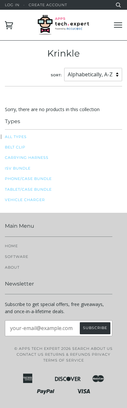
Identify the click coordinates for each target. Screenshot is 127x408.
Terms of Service (63, 360)
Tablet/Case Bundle (28, 189)
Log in (12, 5)
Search (81, 348)
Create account (48, 5)
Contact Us (30, 354)
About (12, 267)
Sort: (57, 75)
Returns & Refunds (68, 354)
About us (102, 348)
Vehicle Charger (25, 200)
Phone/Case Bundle (28, 178)
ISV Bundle (18, 168)
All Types (16, 136)
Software (16, 256)
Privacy (101, 354)
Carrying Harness (27, 157)
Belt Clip (15, 147)
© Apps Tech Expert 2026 (42, 348)
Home (11, 246)
